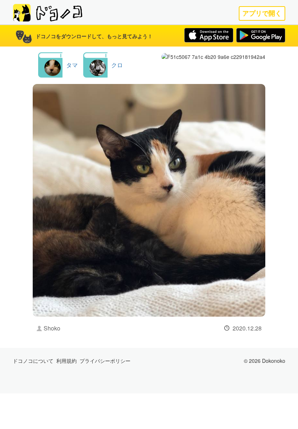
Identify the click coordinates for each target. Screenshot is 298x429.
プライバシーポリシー (105, 360)
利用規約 (66, 360)
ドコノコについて (33, 360)
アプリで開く (262, 13)
